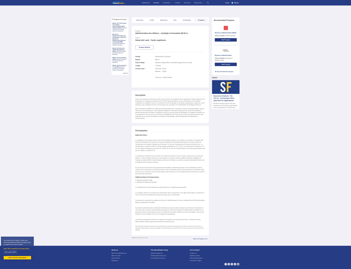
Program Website (144, 47)
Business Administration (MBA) (225, 33)
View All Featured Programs (224, 71)
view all (125, 73)
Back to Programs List (200, 239)
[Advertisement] (175, 10)
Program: (138, 31)
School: (137, 37)
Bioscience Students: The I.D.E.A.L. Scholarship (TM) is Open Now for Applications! (223, 98)
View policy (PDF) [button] (10, 252)
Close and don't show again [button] (17, 257)
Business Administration (223, 55)
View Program (225, 40)
